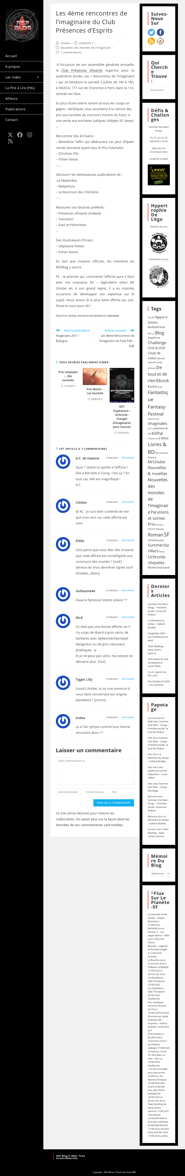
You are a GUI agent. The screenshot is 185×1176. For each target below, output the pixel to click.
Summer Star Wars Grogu (159, 128)
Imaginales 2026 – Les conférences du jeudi (158, 637)
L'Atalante (152, 438)
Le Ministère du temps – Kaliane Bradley (156, 624)
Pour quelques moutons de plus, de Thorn (157, 1006)
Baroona (152, 796)
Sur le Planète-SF (160, 902)
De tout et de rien (157, 373)
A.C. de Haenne (87, 458)
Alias (150, 783)
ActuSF (151, 317)
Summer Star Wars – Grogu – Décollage (158, 787)
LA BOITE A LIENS (158, 158)
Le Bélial (162, 438)
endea (80, 718)
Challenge (157, 342)
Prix (151, 524)
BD (163, 327)
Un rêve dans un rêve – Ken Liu (156, 1056)
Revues (160, 528)
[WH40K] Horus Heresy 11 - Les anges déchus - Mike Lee (158, 934)
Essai (160, 387)
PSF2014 (159, 524)
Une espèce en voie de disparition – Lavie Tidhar (158, 662)
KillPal (157, 433)
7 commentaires (71, 52)
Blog (159, 333)
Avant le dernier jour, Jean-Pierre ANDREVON (156, 1090)
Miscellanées (161, 452)
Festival (72, 315)
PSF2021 (152, 529)
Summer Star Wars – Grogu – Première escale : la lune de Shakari (159, 609)
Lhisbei (65, 43)
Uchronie (156, 557)
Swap (161, 551)
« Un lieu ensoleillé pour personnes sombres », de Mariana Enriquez (157, 1074)
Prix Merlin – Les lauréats (95, 391)
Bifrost (151, 333)
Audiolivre (155, 327)
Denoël (161, 358)
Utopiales (156, 562)
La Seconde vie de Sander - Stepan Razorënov (157, 918)
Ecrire (152, 386)
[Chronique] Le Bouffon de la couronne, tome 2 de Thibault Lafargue (157, 1040)
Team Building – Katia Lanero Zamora (156, 650)
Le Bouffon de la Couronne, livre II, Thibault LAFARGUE (158, 963)
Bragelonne (154, 337)
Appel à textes (157, 320)
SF (166, 534)
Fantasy (156, 406)
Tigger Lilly (84, 679)
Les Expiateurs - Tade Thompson (156, 979)
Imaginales (157, 423)
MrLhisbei (156, 461)
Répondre (128, 457)
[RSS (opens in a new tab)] (10, 141)
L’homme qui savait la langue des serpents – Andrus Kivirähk (158, 1022)
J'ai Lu (151, 428)
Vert (150, 737)
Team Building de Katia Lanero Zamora (157, 1107)
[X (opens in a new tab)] (10, 135)
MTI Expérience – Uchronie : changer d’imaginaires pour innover (122, 417)
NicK (79, 617)
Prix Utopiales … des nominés (68, 376)
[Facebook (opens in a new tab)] (20, 135)
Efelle (80, 541)
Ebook (162, 380)
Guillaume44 (85, 591)
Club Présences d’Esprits (81, 70)
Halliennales (153, 418)
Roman (155, 535)
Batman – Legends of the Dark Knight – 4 (158, 949)
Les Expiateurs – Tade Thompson (156, 990)
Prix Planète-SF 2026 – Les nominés (158, 683)
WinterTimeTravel (159, 567)
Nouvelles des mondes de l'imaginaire (86, 47)
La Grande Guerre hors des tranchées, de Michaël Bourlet (158, 1122)
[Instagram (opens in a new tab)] (30, 135)
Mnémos (152, 457)
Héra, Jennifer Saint (158, 1132)
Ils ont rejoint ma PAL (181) (157, 673)
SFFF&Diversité (156, 540)
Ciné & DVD (156, 348)
